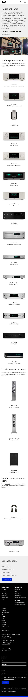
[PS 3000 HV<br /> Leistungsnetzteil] (14, 197)
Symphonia (4, 593)
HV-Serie (4, 589)
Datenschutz (5, 690)
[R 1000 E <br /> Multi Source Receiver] (14, 296)
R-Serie (4, 591)
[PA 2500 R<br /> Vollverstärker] (14, 217)
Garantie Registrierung (5, 629)
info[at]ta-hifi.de (6, 644)
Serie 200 (4, 595)
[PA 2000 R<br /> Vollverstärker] (14, 256)
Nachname (4, 664)
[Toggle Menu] (25, 2)
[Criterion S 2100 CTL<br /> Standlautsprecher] (14, 426)
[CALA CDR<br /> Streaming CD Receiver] (14, 355)
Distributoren (5, 626)
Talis (16, 591)
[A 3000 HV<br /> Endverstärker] (14, 177)
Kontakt (4, 624)
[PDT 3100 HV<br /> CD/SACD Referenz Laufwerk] (14, 98)
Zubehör (4, 608)
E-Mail (3, 670)
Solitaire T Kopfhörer (20, 604)
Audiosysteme (5, 587)
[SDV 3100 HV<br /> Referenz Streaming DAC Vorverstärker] (14, 78)
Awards (4, 616)
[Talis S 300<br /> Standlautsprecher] (14, 393)
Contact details (6, 34)
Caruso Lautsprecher (20, 597)
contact (7, 63)
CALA (3, 599)
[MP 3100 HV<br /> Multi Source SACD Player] (14, 157)
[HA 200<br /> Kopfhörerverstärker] (14, 537)
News (3, 618)
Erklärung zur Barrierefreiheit (9, 691)
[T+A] (4, 2)
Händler (4, 610)
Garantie (26, 690)
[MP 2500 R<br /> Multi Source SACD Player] (14, 237)
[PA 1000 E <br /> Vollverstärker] (14, 336)
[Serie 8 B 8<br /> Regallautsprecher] (14, 458)
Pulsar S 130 (18, 595)
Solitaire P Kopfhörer (20, 602)
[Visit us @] (3, 649)
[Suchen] (21, 2)
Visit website (5, 579)
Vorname (4, 658)
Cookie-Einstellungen (14, 690)
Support (4, 622)
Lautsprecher (18, 587)
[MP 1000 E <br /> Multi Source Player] (14, 316)
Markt (3, 620)
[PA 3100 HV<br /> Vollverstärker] (14, 137)
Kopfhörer (17, 600)
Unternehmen (5, 612)
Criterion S (17, 593)
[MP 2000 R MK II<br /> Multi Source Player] (14, 276)
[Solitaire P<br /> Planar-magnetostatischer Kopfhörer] (14, 505)
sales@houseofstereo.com (10, 575)
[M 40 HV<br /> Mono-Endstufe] (14, 118)
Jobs (3, 614)
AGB (22, 690)
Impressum (23, 688)
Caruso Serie (5, 597)
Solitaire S (17, 589)
